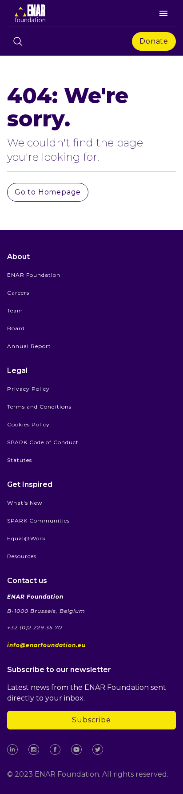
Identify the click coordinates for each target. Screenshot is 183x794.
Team (15, 310)
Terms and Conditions (39, 406)
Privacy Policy (28, 388)
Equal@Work (26, 538)
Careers (18, 292)
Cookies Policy (28, 424)
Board (16, 328)
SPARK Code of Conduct (43, 442)
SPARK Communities (38, 520)
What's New (25, 502)
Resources (21, 556)
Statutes (19, 460)
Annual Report (29, 346)
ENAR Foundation (33, 274)
